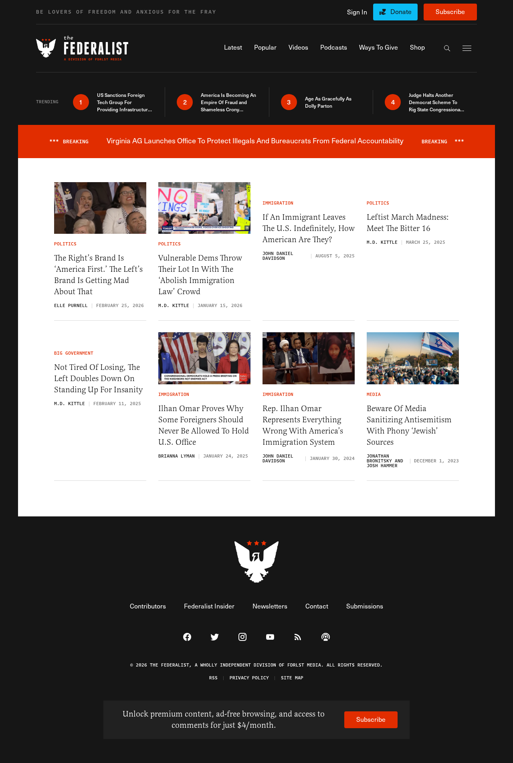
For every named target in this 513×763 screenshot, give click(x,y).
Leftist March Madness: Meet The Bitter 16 (408, 222)
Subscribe (450, 11)
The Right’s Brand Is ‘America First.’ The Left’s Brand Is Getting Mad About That (98, 275)
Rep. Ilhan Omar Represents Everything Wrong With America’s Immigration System (303, 425)
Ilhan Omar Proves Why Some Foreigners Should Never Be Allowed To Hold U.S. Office (203, 425)
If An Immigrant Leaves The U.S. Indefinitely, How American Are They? (309, 228)
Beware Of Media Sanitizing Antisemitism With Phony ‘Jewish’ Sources (409, 425)
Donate (401, 11)
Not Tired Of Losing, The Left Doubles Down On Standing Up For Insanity (98, 378)
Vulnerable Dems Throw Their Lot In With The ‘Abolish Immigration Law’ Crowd (200, 275)
